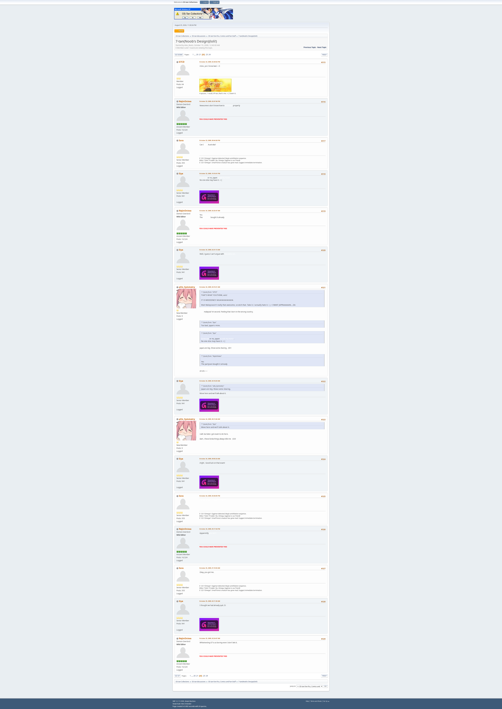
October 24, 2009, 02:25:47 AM (209, 211)
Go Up (177, 676)
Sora (181, 140)
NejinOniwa (185, 101)
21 (200, 54)
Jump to (292, 686)
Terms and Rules (316, 701)
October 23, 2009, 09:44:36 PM (209, 140)
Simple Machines (190, 701)
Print (324, 55)
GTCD (181, 61)
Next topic (321, 47)
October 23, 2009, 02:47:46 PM (209, 101)
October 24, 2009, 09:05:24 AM (209, 459)
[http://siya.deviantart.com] (177, 199)
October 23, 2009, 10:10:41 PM (209, 173)
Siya (181, 173)
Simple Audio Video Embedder (182, 704)
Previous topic (310, 47)
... (195, 54)
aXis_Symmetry (187, 287)
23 (207, 54)
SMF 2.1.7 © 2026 (178, 701)
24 (210, 54)
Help (307, 701)
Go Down (178, 55)
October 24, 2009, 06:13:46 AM (209, 419)
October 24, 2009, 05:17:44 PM (209, 529)
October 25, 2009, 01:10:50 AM (209, 568)
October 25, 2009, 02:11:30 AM (209, 601)
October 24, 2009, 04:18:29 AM (209, 381)
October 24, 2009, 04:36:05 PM (209, 496)
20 (197, 54)
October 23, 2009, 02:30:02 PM (209, 62)
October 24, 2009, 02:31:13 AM (209, 250)
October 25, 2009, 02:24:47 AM (209, 638)
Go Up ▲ (326, 701)
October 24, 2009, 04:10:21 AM (209, 287)
